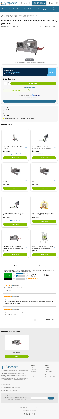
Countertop (12, 8)
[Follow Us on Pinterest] (32, 414)
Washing (38, 8)
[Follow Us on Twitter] (27, 414)
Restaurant (4, 8)
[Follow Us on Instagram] (34, 414)
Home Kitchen (45, 8)
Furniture (24, 8)
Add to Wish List (46, 26)
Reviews (16, 266)
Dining (18, 8)
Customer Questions (44, 266)
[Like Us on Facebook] (24, 414)
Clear (16, 356)
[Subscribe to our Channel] (29, 414)
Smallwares (31, 8)
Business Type (54, 8)
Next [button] (56, 346)
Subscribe (51, 398)
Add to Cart (34, 83)
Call (39, 154)
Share (55, 26)
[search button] (21, 3)
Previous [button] (2, 346)
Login (50, 3)
